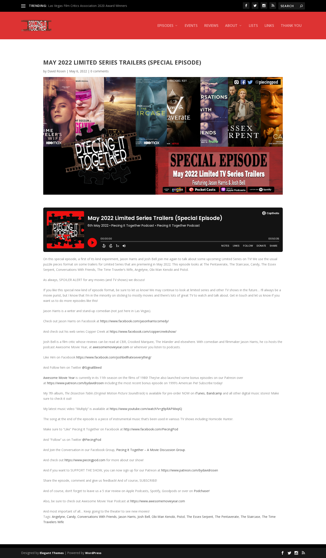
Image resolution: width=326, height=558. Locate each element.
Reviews (211, 26)
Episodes (165, 26)
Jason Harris (127, 516)
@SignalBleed (92, 367)
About (231, 26)
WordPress (93, 553)
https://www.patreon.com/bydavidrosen (75, 383)
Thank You (291, 26)
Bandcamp (214, 393)
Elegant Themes (52, 553)
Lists (253, 26)
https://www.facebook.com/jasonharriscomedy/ (134, 321)
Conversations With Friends (97, 516)
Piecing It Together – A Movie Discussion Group (150, 450)
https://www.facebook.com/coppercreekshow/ (143, 331)
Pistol (181, 516)
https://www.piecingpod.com (85, 460)
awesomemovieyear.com (111, 347)
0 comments (99, 71)
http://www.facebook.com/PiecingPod (151, 429)
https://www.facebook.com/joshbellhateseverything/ (113, 357)
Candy (71, 516)
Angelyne (58, 516)
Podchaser (201, 491)
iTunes (200, 393)
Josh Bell (143, 516)
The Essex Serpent (200, 516)
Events (191, 26)
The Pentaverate (227, 516)
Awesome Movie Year (59, 378)
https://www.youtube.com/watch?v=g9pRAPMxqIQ (146, 409)
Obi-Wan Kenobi (163, 516)
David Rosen (56, 71)
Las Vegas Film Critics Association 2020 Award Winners (87, 6)
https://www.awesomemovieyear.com (157, 501)
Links (269, 26)
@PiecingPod (91, 439)
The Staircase (250, 516)
